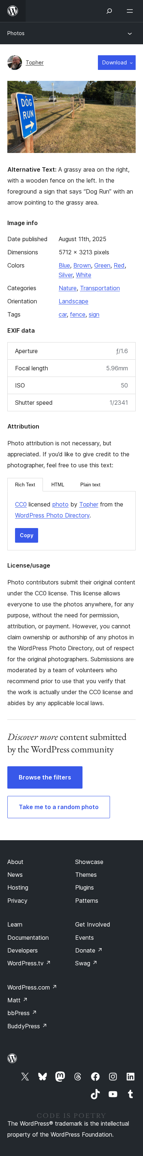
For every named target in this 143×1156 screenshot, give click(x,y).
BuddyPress (27, 1026)
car (63, 314)
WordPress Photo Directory (52, 515)
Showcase (89, 861)
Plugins (84, 887)
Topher (35, 62)
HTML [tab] (57, 484)
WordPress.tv (29, 963)
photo (60, 504)
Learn (14, 924)
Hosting (17, 887)
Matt (17, 1000)
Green (102, 265)
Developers (22, 950)
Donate (89, 950)
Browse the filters (45, 777)
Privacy (17, 900)
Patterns (86, 900)
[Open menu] (131, 11)
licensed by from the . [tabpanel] (69, 510)
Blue (64, 265)
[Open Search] (109, 11)
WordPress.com (32, 987)
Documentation (28, 937)
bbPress (22, 1013)
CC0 (21, 504)
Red (119, 265)
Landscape (73, 301)
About (15, 861)
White (83, 274)
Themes (86, 874)
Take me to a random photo (59, 807)
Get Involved (92, 924)
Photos (16, 33)
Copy (26, 535)
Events (84, 937)
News (15, 874)
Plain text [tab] (90, 484)
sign (94, 314)
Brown (82, 265)
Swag (86, 963)
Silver (66, 274)
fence (77, 314)
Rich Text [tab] (25, 484)
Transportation (100, 288)
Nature (68, 288)
